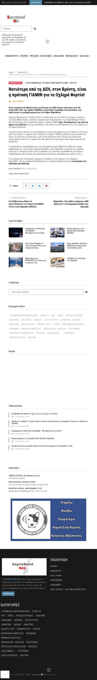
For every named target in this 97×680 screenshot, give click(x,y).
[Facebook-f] (47, 41)
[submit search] (35, 28)
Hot (53, 315)
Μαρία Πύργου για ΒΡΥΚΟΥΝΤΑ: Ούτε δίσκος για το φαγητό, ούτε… (35, 260)
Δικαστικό (14, 324)
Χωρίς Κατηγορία (17, 337)
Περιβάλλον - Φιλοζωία (54, 328)
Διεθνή (76, 320)
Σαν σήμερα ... (54, 333)
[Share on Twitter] (32, 186)
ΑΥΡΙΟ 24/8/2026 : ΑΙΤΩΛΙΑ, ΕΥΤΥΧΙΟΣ (22, 482)
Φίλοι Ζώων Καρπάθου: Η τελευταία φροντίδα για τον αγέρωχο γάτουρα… (35, 245)
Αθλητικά (14, 320)
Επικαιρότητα (22, 72)
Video (60, 315)
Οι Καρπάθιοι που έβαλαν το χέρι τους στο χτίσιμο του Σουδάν (34, 414)
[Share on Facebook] (26, 186)
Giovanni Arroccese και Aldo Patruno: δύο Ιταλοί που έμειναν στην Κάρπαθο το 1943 (42, 446)
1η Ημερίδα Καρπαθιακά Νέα (23, 315)
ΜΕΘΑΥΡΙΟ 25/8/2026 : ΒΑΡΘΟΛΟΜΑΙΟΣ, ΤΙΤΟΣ (25, 488)
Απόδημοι (26, 320)
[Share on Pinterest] (46, 186)
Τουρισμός (69, 333)
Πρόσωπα (40, 333)
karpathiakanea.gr (9, 674)
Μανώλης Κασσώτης (31, 328)
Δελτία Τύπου (51, 320)
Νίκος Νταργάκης (29, 168)
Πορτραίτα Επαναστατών (21, 333)
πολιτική (32, 337)
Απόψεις (38, 320)
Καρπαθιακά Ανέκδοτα (73, 324)
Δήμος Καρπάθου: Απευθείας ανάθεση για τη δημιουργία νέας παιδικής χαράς (77, 245)
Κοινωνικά (14, 328)
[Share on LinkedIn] (39, 186)
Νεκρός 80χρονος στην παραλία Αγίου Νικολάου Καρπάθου (76, 231)
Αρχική (11, 72)
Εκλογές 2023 (28, 324)
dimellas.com (51, 674)
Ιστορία (56, 324)
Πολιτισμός (74, 328)
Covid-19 (44, 315)
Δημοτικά (65, 320)
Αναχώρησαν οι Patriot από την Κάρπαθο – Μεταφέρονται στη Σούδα (35, 231)
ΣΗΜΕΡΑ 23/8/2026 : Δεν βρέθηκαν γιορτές (24, 476)
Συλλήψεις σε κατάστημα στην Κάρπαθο (76, 259)
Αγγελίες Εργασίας (74, 315)
